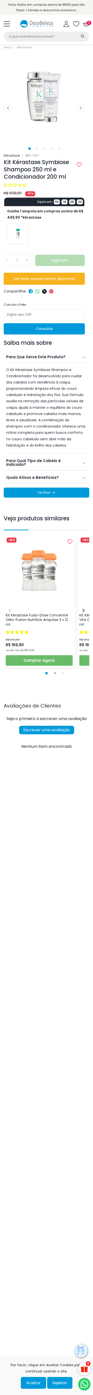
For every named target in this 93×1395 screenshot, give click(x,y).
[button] (7, 24)
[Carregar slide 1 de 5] (29, 148)
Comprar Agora (39, 660)
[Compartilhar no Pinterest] (51, 291)
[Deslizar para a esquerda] (8, 108)
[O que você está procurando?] (82, 36)
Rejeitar (59, 1383)
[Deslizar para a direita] (80, 108)
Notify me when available (44, 279)
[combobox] (46, 37)
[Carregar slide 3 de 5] (44, 148)
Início (7, 47)
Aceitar (33, 1383)
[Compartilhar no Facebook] (31, 291)
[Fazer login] (66, 24)
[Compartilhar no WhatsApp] (37, 291)
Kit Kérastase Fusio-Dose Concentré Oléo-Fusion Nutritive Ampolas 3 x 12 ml (37, 620)
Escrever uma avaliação (46, 730)
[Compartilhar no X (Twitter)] (44, 291)
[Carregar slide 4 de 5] (52, 148)
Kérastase (24, 47)
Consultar (44, 328)
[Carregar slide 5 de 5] (59, 148)
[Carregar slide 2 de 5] (37, 148)
